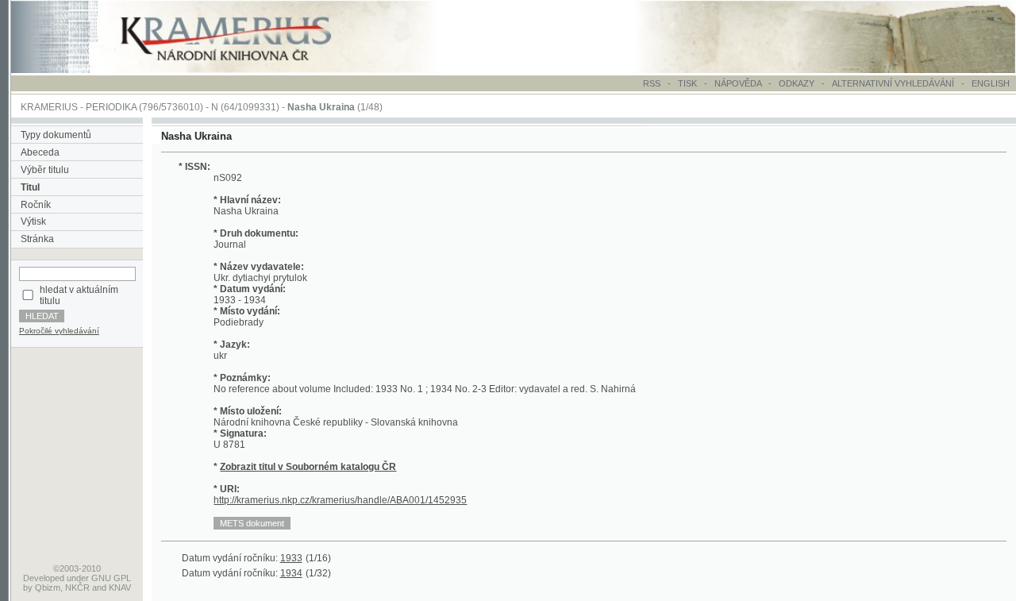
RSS (651, 83)
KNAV (120, 587)
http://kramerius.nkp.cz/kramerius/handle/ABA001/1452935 (340, 500)
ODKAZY (796, 83)
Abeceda (40, 152)
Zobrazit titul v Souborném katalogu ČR (308, 466)
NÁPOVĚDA (737, 83)
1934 (291, 573)
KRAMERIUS (49, 107)
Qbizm (47, 587)
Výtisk (33, 221)
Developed (43, 578)
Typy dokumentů (56, 135)
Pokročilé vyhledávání (59, 330)
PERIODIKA (111, 107)
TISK (688, 83)
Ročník (36, 204)
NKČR (77, 587)
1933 (291, 558)
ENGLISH (991, 83)
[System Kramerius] (243, 69)
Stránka (37, 239)
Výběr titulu (45, 169)
